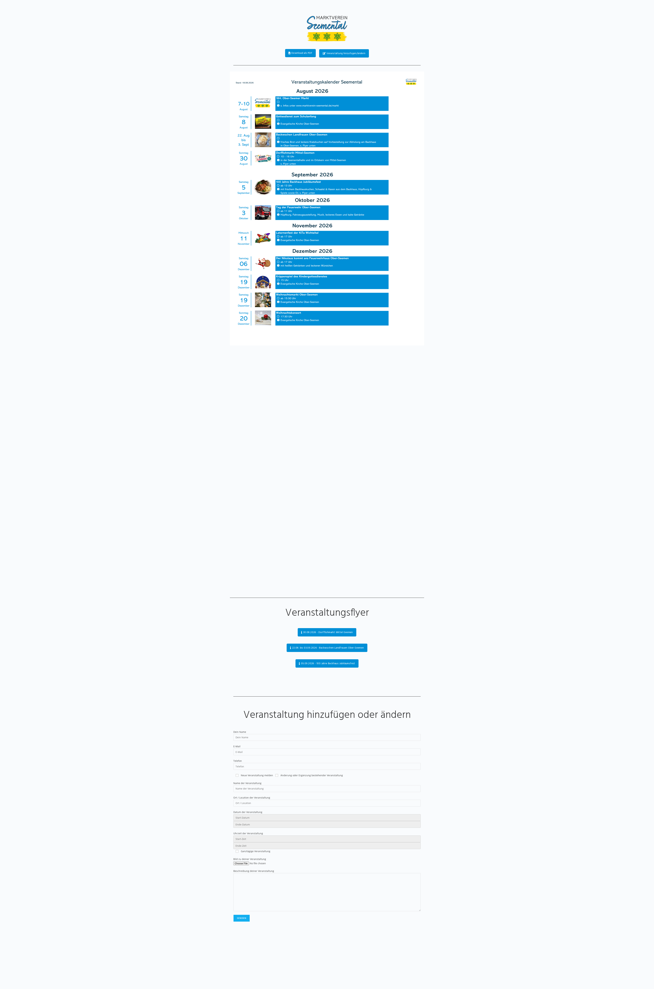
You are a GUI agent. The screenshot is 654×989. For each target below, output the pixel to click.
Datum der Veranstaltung (247, 812)
